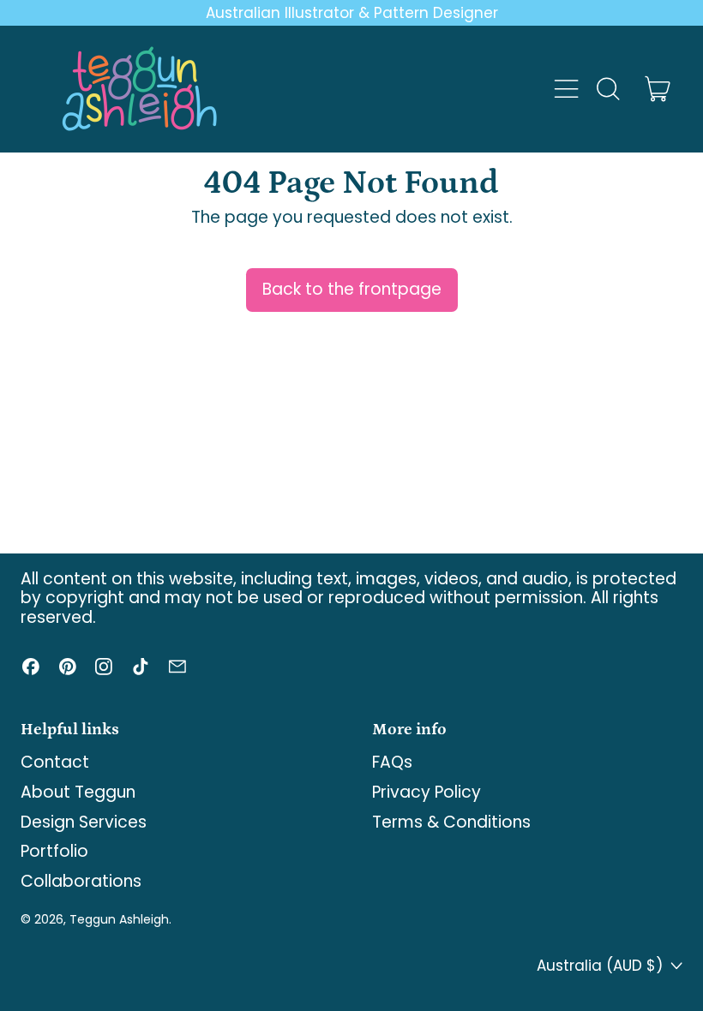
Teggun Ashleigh (119, 919)
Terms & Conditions (451, 822)
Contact (55, 762)
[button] (607, 89)
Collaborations (81, 881)
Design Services (84, 822)
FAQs (392, 762)
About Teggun (78, 792)
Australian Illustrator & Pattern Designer (352, 13)
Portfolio (54, 851)
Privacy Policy (426, 792)
